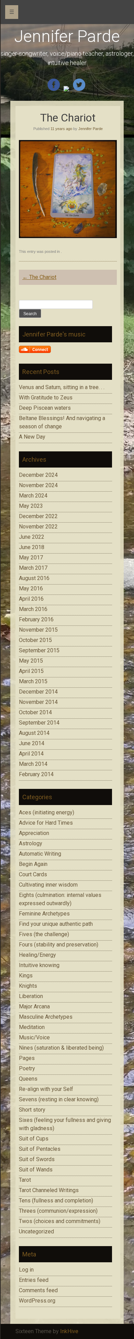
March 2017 (33, 568)
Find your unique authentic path (56, 924)
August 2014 (34, 733)
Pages (27, 1058)
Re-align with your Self (46, 1089)
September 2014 (39, 722)
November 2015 (38, 629)
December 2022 (38, 516)
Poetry (27, 1068)
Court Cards (33, 874)
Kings (26, 975)
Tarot (25, 1180)
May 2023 (31, 506)
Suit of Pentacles (39, 1149)
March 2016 (33, 609)
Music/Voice (34, 1037)
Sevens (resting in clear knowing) (59, 1099)
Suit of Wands (36, 1169)
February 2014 (36, 774)
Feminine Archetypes (44, 913)
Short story (32, 1109)
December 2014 (38, 691)
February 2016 (36, 619)
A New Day (32, 436)
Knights (28, 986)
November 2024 (38, 485)
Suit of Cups (33, 1138)
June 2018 (31, 547)
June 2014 (31, 743)
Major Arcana (34, 1006)
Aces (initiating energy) (46, 812)
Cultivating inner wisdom (48, 884)
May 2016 (31, 588)
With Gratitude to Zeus (45, 397)
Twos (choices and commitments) (59, 1221)
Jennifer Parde (67, 36)
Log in (26, 1269)
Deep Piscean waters (45, 408)
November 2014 (38, 702)
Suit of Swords (37, 1159)
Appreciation (34, 833)
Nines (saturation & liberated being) (61, 1048)
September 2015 (39, 650)
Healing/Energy (37, 955)
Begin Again (33, 864)
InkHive (69, 1331)
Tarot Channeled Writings (49, 1190)
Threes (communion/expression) (58, 1211)
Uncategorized (36, 1231)
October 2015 (35, 640)
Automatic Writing (40, 853)
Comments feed (38, 1290)
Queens (28, 1078)
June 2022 (31, 537)
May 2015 (31, 660)
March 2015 (33, 681)
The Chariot (39, 277)
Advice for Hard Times (46, 823)
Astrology (30, 843)
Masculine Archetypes (45, 1017)
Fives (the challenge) (44, 934)
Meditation (32, 1027)
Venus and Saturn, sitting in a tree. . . (61, 387)
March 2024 (33, 495)
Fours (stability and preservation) (58, 944)
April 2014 (31, 753)
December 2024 (38, 475)
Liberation (31, 996)
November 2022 (38, 526)
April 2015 (31, 671)
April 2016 (31, 599)
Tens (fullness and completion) (56, 1200)
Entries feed (33, 1280)
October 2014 (35, 712)
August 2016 (34, 578)
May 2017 (31, 557)
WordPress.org (37, 1300)
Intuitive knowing (39, 965)
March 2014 (33, 764)
